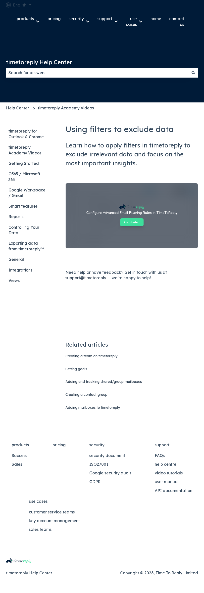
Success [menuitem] (19, 455)
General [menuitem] (16, 259)
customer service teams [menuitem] (52, 511)
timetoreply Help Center (39, 62)
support (105, 18)
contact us (176, 21)
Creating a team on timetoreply (91, 356)
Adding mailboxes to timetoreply (92, 407)
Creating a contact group (86, 394)
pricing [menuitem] (59, 444)
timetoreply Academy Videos (66, 107)
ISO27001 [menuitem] (98, 464)
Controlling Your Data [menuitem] (23, 230)
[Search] (193, 72)
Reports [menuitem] (15, 216)
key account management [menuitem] (54, 520)
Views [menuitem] (14, 280)
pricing (54, 18)
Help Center (17, 107)
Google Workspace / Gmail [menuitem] (27, 192)
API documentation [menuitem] (173, 490)
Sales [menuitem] (17, 464)
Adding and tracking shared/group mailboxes (103, 381)
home (156, 18)
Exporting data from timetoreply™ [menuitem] (26, 246)
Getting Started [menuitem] (23, 163)
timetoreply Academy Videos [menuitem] (24, 150)
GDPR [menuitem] (95, 481)
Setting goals (76, 369)
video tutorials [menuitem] (169, 472)
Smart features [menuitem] (23, 206)
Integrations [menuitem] (20, 270)
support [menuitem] (162, 444)
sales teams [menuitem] (40, 529)
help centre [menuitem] (165, 464)
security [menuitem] (96, 444)
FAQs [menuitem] (160, 455)
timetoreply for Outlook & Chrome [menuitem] (26, 134)
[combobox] (97, 72)
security (76, 18)
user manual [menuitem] (167, 481)
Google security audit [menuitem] (110, 472)
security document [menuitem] (107, 455)
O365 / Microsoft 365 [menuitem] (24, 176)
